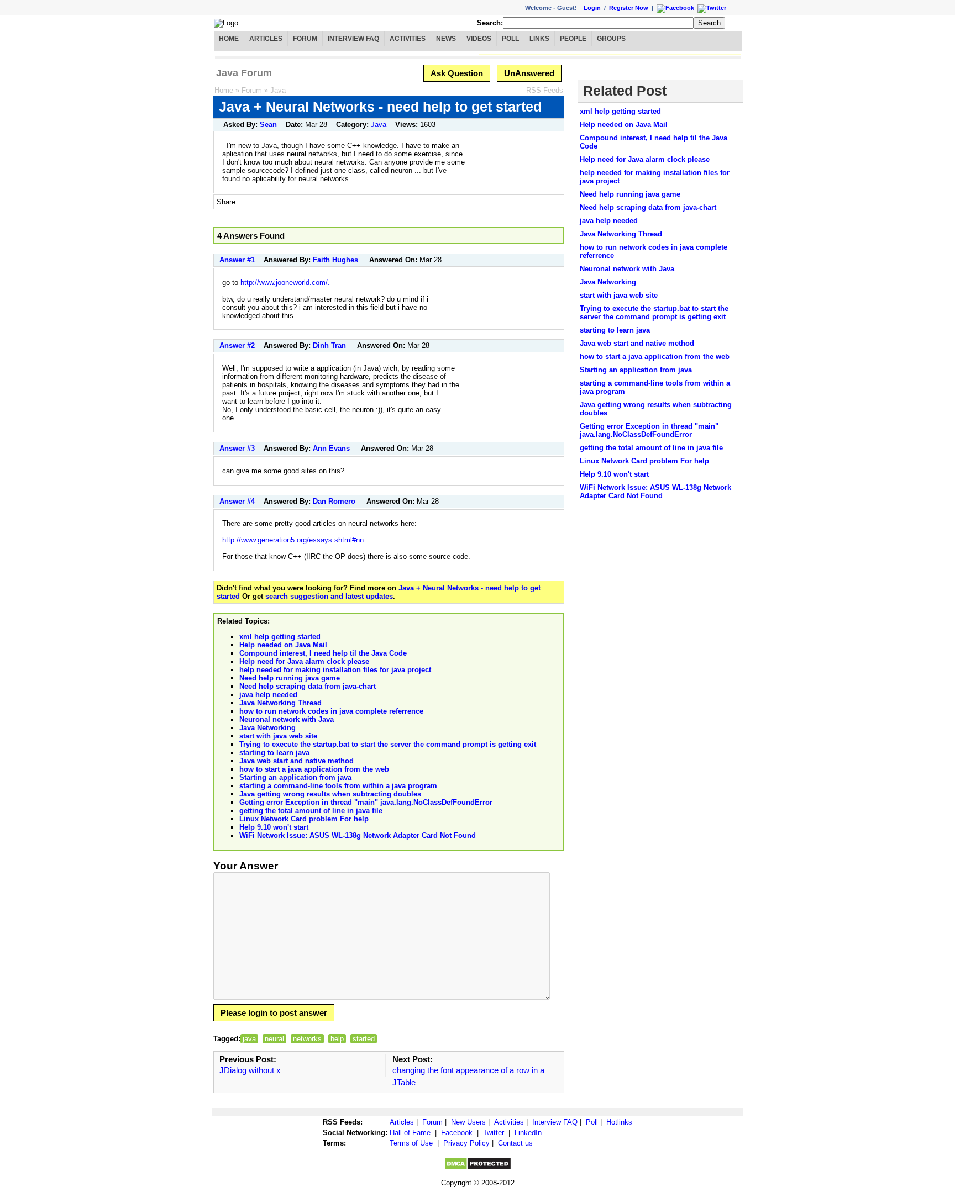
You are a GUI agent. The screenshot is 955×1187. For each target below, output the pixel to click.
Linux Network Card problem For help (304, 819)
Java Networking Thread (280, 703)
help (337, 1039)
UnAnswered (529, 73)
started (364, 1039)
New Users (468, 1122)
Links (539, 39)
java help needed (268, 694)
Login (592, 7)
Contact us (515, 1143)
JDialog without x (250, 1070)
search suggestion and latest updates (329, 596)
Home (229, 39)
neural (274, 1039)
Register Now (628, 7)
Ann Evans (331, 448)
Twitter (493, 1132)
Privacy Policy (466, 1143)
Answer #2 (237, 345)
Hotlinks (619, 1122)
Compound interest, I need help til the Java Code (323, 653)
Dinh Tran (329, 345)
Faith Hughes (335, 260)
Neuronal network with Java (286, 719)
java (249, 1039)
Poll (510, 39)
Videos (478, 39)
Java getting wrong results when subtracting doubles (330, 794)
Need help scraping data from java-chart (307, 686)
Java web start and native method (296, 761)
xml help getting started (280, 636)
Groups (611, 39)
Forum (305, 39)
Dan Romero (334, 501)
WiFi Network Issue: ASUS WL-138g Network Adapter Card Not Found (357, 835)
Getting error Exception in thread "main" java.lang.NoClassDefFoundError (365, 802)
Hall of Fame (410, 1132)
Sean (268, 124)
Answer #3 (237, 448)
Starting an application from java (295, 777)
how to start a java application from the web (314, 769)
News (446, 39)
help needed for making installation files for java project (335, 670)
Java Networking (267, 728)
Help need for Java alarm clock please (304, 661)
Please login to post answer (274, 1012)
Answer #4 (237, 501)
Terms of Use (411, 1143)
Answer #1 (237, 260)
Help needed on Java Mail (283, 645)
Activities (408, 39)
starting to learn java (274, 752)
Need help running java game (289, 678)
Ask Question (457, 73)
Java (278, 90)
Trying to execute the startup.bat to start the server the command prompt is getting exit (387, 744)
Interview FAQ (353, 39)
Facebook (457, 1132)
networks (307, 1039)
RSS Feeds (544, 90)
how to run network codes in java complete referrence (331, 711)
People (573, 39)
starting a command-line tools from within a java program (338, 786)
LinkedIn (528, 1132)
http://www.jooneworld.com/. (285, 282)
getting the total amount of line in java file (310, 810)
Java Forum (244, 72)
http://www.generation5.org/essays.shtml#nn (293, 540)
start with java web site (278, 736)
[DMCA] (477, 1168)
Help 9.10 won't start (273, 827)
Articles (265, 39)
